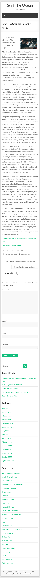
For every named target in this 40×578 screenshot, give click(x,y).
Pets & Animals (7, 533)
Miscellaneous (7, 526)
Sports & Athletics (11, 254)
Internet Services (8, 518)
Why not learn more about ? (12, 245)
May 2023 (5, 431)
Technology (6, 552)
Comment (5, 290)
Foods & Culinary (8, 499)
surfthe (7, 251)
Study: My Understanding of (12, 385)
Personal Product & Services (12, 529)
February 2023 (7, 442)
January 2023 (7, 446)
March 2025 (6, 412)
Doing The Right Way (9, 396)
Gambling (5, 503)
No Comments (25, 254)
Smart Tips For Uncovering (25, 267)
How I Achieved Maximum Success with (19, 262)
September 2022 (8, 461)
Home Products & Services (11, 514)
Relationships (7, 541)
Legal (3, 522)
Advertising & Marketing (11, 473)
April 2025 (5, 408)
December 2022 (7, 449)
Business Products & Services (12, 484)
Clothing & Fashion (9, 488)
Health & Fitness (8, 507)
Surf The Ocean (20, 5)
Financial (5, 496)
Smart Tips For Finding (10, 388)
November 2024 (8, 427)
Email (4, 333)
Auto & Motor (7, 481)
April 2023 (5, 434)
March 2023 (6, 438)
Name (4, 321)
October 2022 (7, 457)
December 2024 (7, 423)
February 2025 (7, 416)
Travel (4, 555)
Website (5, 344)
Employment (6, 492)
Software (5, 544)
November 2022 (8, 453)
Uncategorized (7, 559)
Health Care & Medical (10, 511)
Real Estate (6, 537)
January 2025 (7, 420)
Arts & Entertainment (9, 477)
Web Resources (7, 563)
